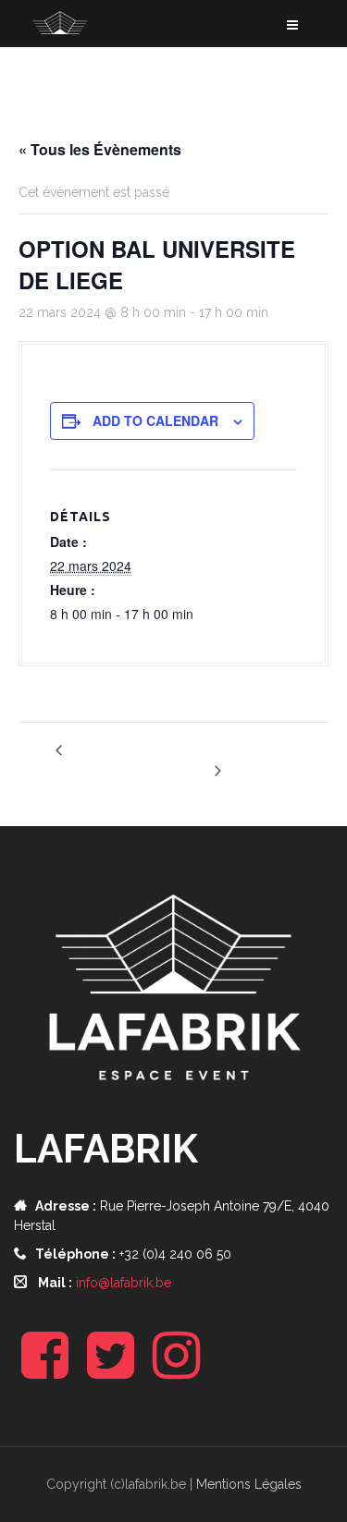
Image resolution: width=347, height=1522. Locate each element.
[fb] (44, 1370)
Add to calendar (155, 420)
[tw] (110, 1370)
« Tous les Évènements (100, 149)
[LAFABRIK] (97, 37)
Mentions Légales (249, 1484)
